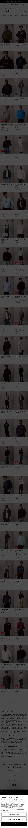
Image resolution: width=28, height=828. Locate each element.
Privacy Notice (6, 810)
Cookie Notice (20, 809)
